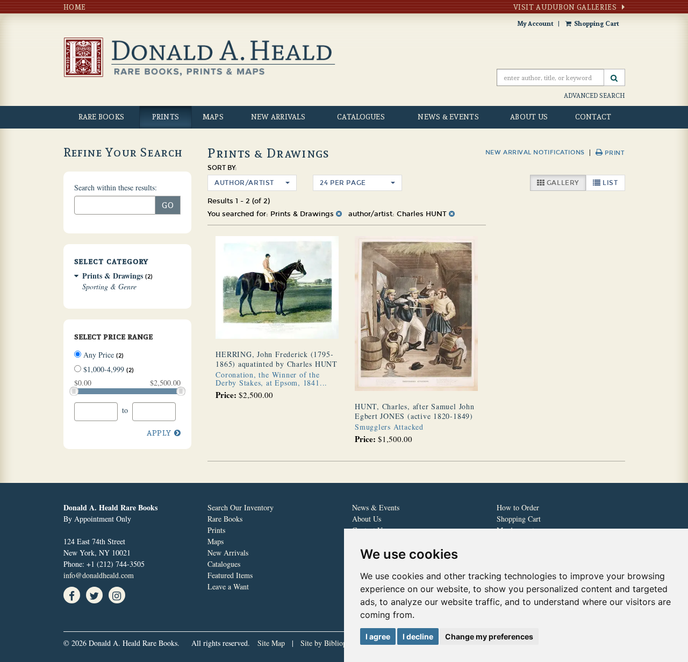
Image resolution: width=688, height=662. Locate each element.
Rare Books (101, 117)
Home (75, 7)
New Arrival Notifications (535, 152)
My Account (535, 23)
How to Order (518, 507)
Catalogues (361, 117)
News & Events (448, 117)
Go (168, 205)
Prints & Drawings (112, 275)
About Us (529, 117)
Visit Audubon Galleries (565, 7)
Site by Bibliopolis (328, 643)
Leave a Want (228, 586)
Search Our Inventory (240, 507)
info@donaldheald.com (98, 575)
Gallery (565, 183)
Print (614, 153)
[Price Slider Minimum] (73, 391)
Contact (593, 117)
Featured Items (230, 575)
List (613, 183)
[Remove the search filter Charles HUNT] (452, 214)
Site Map (271, 643)
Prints (166, 117)
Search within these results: (115, 187)
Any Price (102, 355)
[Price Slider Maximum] (180, 391)
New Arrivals (278, 117)
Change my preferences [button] (489, 636)
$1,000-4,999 (107, 369)
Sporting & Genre (109, 286)
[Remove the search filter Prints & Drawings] (339, 214)
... (271, 378)
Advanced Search (594, 95)
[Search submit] (614, 77)
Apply (159, 433)
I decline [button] (418, 636)
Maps (213, 117)
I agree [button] (378, 636)
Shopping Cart (596, 23)
